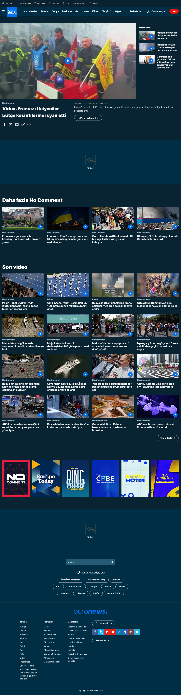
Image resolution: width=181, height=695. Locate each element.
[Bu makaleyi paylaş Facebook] (4, 124)
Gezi (77, 11)
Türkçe (8, 3)
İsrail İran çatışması (70, 579)
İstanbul (65, 593)
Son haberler (30, 11)
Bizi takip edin (50, 642)
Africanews (49, 658)
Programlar (25, 662)
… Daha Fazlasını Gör (88, 118)
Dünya (55, 11)
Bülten (47, 630)
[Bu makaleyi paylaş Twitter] (10, 124)
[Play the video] (68, 61)
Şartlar (71, 634)
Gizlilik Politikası (75, 642)
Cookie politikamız (76, 638)
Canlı (174, 11)
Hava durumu (50, 634)
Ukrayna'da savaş (96, 579)
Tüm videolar (166, 438)
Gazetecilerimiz (27, 665)
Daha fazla (73, 622)
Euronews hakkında (77, 626)
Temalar (23, 622)
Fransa (116, 579)
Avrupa (44, 11)
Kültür (95, 11)
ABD (58, 586)
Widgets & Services (53, 654)
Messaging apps (51, 650)
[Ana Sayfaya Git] (12, 12)
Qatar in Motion (99, 420)
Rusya (95, 299)
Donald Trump (75, 586)
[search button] (91, 3)
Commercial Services (77, 630)
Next (86, 11)
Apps (46, 646)
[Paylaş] (17, 124)
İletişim (71, 646)
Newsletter (101, 640)
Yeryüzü (106, 11)
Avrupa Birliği (113, 593)
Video (22, 658)
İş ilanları (72, 650)
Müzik (122, 586)
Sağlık (117, 11)
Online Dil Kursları (52, 662)
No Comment (8, 232)
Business (67, 11)
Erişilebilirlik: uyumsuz (78, 654)
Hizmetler (48, 622)
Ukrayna (81, 593)
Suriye (93, 586)
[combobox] (105, 3)
